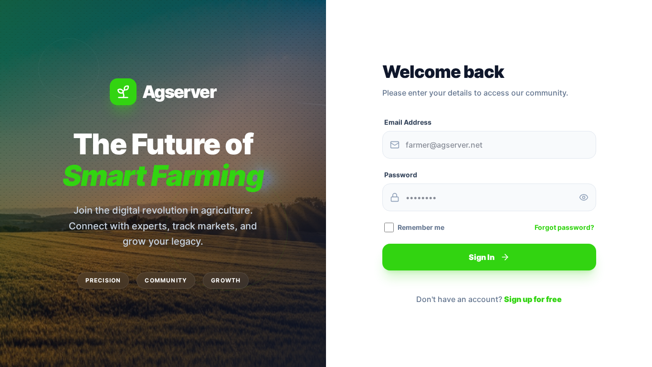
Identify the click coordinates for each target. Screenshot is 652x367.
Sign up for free (533, 299)
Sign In (481, 257)
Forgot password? (564, 227)
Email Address (407, 122)
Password (400, 175)
